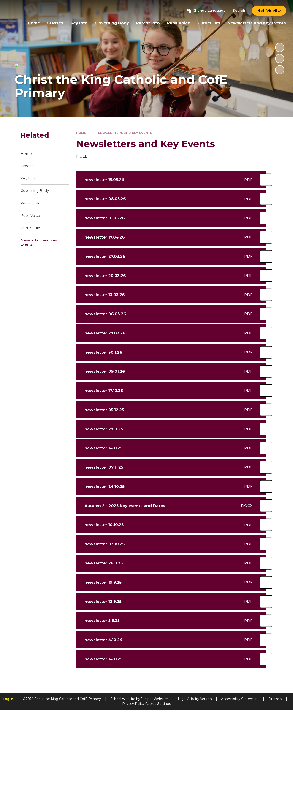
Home (81, 133)
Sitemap (275, 699)
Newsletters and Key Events (125, 133)
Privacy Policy (133, 704)
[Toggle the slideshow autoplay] (279, 47)
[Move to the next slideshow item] (279, 69)
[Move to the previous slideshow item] (279, 58)
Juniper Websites (154, 699)
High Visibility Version (195, 699)
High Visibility (269, 10)
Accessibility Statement (240, 699)
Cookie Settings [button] (158, 704)
